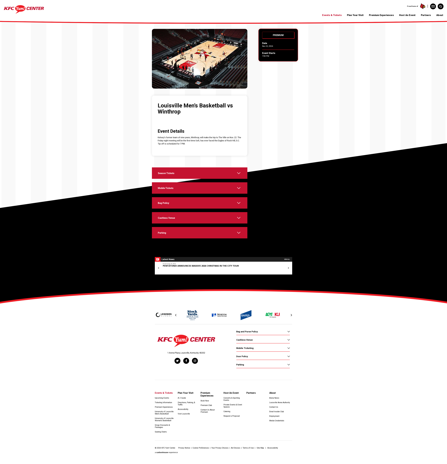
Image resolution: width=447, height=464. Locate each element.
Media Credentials (276, 421)
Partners (426, 15)
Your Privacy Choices (220, 448)
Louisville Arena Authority (279, 402)
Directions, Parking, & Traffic (186, 403)
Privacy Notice (184, 448)
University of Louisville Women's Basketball (164, 419)
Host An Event (407, 15)
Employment (274, 416)
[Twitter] (177, 361)
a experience (166, 452)
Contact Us (273, 407)
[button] (158, 268)
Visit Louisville (184, 414)
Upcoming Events (162, 398)
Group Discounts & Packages (162, 426)
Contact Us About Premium (208, 411)
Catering (227, 411)
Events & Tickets (332, 15)
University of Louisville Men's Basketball (164, 412)
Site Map (260, 448)
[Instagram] (195, 361)
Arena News (274, 398)
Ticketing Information (163, 402)
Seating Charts (161, 432)
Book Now (205, 401)
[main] (223, 155)
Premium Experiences (381, 15)
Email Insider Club (276, 411)
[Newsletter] (433, 6)
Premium (278, 35)
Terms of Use (248, 448)
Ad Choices (235, 448)
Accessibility (183, 409)
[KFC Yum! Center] (23, 9)
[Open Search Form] (441, 6)
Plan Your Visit (355, 15)
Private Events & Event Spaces (233, 406)
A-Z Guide (182, 398)
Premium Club (206, 405)
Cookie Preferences (201, 448)
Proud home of (412, 6)
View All (287, 259)
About (439, 15)
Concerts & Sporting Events (232, 399)
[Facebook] (186, 361)
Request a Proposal (232, 416)
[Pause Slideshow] (289, 309)
